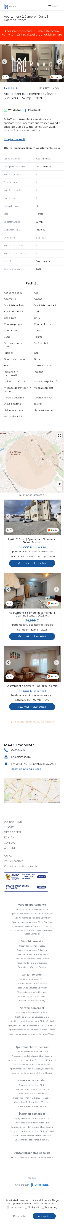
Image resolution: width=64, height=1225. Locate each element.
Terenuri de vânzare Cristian (32, 996)
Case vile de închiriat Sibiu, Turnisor (32, 1102)
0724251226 (18, 749)
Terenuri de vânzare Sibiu (32, 979)
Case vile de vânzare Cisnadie (32, 962)
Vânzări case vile (32, 941)
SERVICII (9, 827)
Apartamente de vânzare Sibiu (32, 909)
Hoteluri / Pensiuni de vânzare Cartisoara (32, 1157)
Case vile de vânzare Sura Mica (32, 954)
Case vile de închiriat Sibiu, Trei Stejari (32, 1097)
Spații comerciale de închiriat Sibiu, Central (32, 1131)
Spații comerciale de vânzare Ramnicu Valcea (32, 1029)
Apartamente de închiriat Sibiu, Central (32, 1056)
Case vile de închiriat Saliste (32, 1106)
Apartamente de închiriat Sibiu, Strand (32, 1073)
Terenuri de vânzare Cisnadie (32, 992)
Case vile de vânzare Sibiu (32, 945)
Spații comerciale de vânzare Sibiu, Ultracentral (32, 1025)
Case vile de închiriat (32, 1080)
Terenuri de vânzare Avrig (32, 1000)
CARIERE (10, 847)
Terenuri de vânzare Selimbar (32, 987)
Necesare (16, 1207)
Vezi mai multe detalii (32, 563)
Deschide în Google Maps (26, 768)
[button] (4, 61)
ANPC (8, 855)
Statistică (33, 1207)
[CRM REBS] (39, 1184)
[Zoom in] (59, 483)
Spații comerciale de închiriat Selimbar (32, 1135)
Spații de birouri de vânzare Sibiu (32, 1016)
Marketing (51, 1207)
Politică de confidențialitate (21, 866)
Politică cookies (13, 861)
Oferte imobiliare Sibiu (18, 147)
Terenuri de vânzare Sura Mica (32, 983)
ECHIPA (9, 837)
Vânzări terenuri (32, 974)
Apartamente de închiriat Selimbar (32, 1064)
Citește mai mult (14, 139)
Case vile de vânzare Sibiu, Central (32, 958)
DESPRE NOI (12, 832)
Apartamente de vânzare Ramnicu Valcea (32, 913)
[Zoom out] (59, 488)
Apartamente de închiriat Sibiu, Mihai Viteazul (32, 1060)
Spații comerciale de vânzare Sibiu (32, 1012)
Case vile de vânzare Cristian (32, 967)
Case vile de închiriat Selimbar (32, 1093)
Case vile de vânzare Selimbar (32, 950)
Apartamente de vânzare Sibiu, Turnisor (32, 922)
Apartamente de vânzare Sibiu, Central (32, 926)
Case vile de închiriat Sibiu (32, 1085)
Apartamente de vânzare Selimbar (32, 917)
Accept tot (44, 1216)
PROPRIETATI (13, 822)
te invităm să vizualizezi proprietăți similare (32, 34)
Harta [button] (57, 77)
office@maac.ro (21, 757)
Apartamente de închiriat (32, 1047)
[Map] (32, 462)
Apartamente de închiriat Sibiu (32, 1051)
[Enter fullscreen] (59, 435)
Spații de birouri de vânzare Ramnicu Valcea (32, 1034)
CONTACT (10, 842)
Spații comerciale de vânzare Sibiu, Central (32, 1021)
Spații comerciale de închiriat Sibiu (32, 1122)
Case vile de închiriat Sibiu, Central (32, 1089)
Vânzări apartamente (32, 904)
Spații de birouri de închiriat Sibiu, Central (32, 1127)
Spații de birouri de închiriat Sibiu (32, 1118)
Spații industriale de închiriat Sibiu (32, 1139)
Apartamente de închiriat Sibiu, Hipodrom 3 (32, 1068)
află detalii (45, 1200)
